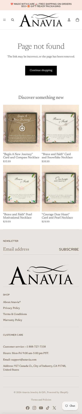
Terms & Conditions (15, 314)
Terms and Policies (41, 400)
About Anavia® (12, 302)
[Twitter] (54, 408)
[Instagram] (34, 408)
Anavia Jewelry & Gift (34, 392)
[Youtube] (41, 408)
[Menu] (4, 19)
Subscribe (69, 249)
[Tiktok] (47, 408)
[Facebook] (27, 408)
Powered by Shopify (57, 392)
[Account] (69, 20)
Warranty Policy (12, 320)
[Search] (12, 20)
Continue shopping (41, 70)
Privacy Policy (11, 308)
